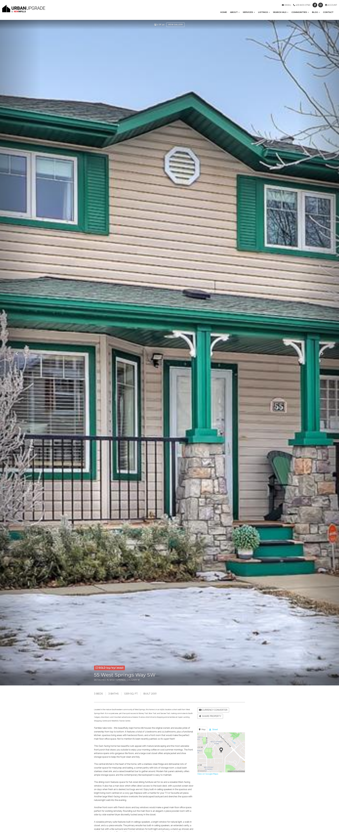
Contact (328, 12)
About (234, 12)
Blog (315, 12)
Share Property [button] (211, 716)
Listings (263, 12)
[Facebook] (315, 5)
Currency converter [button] (214, 710)
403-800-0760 (302, 5)
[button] (20, 352)
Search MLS (280, 12)
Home (223, 12)
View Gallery (175, 24)
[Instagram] (321, 5)
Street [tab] (215, 729)
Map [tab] (203, 729)
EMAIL (287, 5)
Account (332, 5)
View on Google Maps (207, 774)
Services (248, 12)
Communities (299, 12)
